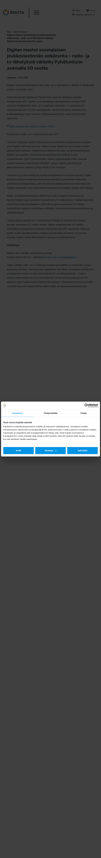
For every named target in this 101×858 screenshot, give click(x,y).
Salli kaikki (82, 450)
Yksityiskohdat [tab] (50, 413)
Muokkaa (49, 450)
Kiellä (18, 450)
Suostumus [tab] (17, 413)
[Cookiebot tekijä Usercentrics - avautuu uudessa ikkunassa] (86, 405)
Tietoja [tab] (83, 413)
